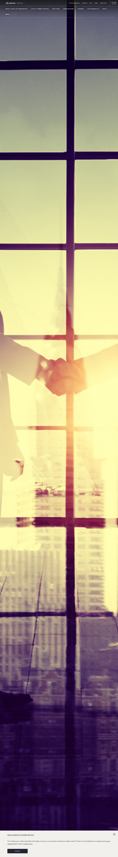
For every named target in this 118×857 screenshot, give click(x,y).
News (7, 14)
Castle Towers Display (40, 9)
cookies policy (28, 844)
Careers (81, 9)
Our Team (56, 9)
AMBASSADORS (68, 9)
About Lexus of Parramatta (16, 9)
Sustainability (93, 9)
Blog (105, 9)
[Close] (114, 834)
